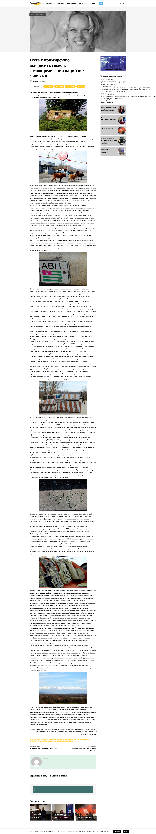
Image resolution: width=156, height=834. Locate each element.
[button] (123, 3)
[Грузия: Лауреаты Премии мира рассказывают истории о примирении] (122, 110)
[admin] (31, 81)
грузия (64, 739)
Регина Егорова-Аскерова (65, 741)
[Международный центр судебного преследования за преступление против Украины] (122, 141)
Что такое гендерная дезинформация (85, 818)
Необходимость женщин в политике (43, 748)
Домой (32, 14)
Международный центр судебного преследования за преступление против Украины (109, 141)
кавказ (70, 739)
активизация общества (37, 739)
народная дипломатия (48, 741)
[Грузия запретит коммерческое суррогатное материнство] (122, 151)
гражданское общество (53, 739)
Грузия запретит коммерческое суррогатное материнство (108, 150)
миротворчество (35, 741)
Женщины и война (39, 14)
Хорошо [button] (126, 831)
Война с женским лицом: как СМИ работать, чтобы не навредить (61, 817)
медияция (86, 739)
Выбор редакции (36, 809)
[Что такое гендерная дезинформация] (85, 812)
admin (35, 81)
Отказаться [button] (117, 831)
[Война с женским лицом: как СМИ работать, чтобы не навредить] (63, 812)
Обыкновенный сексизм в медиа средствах (84, 749)
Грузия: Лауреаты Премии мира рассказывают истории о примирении (38, 816)
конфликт (78, 739)
